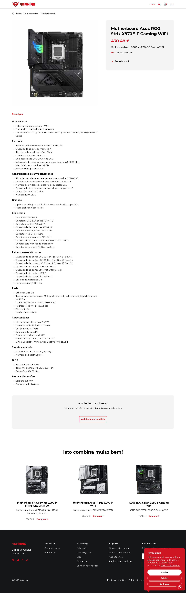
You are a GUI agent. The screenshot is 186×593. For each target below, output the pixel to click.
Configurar (164, 584)
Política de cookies (116, 580)
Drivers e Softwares (119, 548)
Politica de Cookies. (170, 565)
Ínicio (19, 14)
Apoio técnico (116, 557)
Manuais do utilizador (120, 552)
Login (152, 4)
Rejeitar (164, 578)
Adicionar (93, 419)
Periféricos (49, 552)
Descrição (17, 114)
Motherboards (47, 14)
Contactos (82, 561)
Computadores (52, 548)
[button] (14, 63)
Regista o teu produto (120, 561)
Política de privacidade (139, 580)
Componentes (31, 14)
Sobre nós (82, 548)
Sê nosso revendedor (87, 566)
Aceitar (164, 572)
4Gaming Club (84, 552)
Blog (79, 557)
